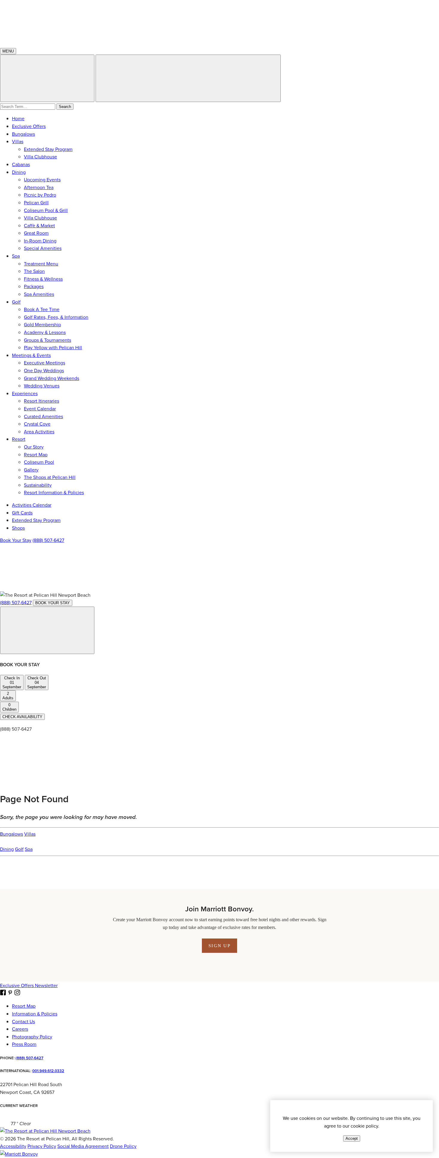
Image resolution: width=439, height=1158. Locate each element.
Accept (352, 1138)
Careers (20, 1029)
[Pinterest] (135, 587)
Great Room (36, 233)
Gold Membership (42, 324)
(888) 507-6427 (48, 540)
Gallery (31, 469)
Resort (18, 439)
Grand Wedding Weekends (51, 378)
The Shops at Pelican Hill (50, 477)
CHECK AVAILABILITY (22, 717)
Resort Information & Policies (54, 492)
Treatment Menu (41, 263)
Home (18, 118)
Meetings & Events (31, 355)
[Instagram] (226, 587)
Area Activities (39, 431)
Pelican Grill (36, 202)
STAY (52, 603)
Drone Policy (123, 1146)
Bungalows (23, 134)
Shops (18, 528)
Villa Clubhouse (40, 156)
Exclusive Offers (29, 126)
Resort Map (35, 454)
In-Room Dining (40, 240)
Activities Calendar (31, 505)
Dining (19, 172)
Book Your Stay (15, 540)
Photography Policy (32, 1036)
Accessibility (13, 1146)
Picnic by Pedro (40, 194)
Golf (16, 302)
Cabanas (21, 164)
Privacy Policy (41, 1146)
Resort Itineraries (41, 401)
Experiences (25, 393)
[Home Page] (45, 1131)
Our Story (34, 446)
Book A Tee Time (41, 309)
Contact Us (23, 1021)
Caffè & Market (39, 225)
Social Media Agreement (83, 1146)
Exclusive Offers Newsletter (29, 985)
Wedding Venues (41, 385)
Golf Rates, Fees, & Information (56, 317)
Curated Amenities (43, 416)
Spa (16, 256)
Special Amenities (43, 248)
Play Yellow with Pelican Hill (53, 347)
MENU (8, 51)
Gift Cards (22, 512)
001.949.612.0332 (48, 1071)
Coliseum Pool (39, 462)
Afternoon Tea (38, 187)
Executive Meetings (44, 362)
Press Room (24, 1044)
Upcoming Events (42, 179)
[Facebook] (45, 587)
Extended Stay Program (48, 149)
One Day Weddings (44, 370)
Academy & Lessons (45, 332)
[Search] (188, 78)
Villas (17, 141)
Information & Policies (34, 1013)
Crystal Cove (37, 423)
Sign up (219, 945)
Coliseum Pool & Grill (46, 210)
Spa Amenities (39, 294)
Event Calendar (40, 408)
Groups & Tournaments (47, 340)
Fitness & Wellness (43, 279)
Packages (34, 286)
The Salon (34, 271)
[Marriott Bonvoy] (19, 1154)
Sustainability (38, 485)
